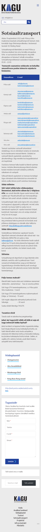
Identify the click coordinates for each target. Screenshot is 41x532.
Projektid (20, 520)
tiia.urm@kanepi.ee (24, 96)
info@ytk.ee (9, 18)
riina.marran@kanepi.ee (25, 91)
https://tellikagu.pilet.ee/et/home (20, 225)
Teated (20, 515)
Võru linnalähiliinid (14, 366)
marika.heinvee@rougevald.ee (28, 122)
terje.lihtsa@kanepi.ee (25, 98)
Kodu (20, 508)
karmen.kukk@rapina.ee (26, 105)
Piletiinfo (20, 525)
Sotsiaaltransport (20, 518)
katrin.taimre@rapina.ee (26, 107)
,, (26, 133)
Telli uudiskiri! (28, 483)
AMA (38, 524)
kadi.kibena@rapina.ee (25, 109)
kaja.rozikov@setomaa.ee (26, 133)
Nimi (9, 421)
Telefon (9, 427)
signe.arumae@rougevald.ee (27, 127)
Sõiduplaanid (21, 513)
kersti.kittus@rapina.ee (25, 102)
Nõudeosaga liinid (14, 372)
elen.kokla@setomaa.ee (25, 131)
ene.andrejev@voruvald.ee (26, 145)
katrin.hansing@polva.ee (26, 86)
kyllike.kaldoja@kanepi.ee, (26, 93)
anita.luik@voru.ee (24, 140)
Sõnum (9, 440)
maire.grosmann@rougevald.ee (28, 118)
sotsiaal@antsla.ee (24, 113)
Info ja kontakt (20, 523)
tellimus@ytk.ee (7, 240)
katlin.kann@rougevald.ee (26, 125)
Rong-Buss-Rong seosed (16, 379)
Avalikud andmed (20, 510)
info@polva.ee (22, 83)
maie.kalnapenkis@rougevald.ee (28, 120)
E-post (9, 434)
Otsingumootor (13, 360)
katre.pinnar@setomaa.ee (26, 136)
